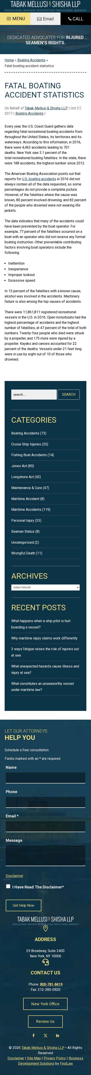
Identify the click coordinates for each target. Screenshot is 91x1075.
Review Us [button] (45, 1021)
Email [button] (48, 18)
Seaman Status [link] (22, 531)
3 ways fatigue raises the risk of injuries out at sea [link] (45, 652)
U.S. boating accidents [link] (39, 179)
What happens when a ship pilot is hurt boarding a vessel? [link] (40, 624)
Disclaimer (14, 876)
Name (11, 767)
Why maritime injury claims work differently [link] (44, 638)
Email (12, 816)
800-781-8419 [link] (51, 984)
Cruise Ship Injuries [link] (26, 444)
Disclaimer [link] (16, 1058)
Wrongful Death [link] (23, 553)
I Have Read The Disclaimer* (38, 887)
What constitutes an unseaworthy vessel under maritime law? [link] (42, 687)
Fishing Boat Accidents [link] (29, 455)
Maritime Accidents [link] (26, 509)
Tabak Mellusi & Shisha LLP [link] (46, 108)
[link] (46, 6)
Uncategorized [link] (22, 542)
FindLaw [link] (66, 1063)
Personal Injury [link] (22, 520)
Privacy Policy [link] (55, 1058)
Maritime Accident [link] (25, 499)
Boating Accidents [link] (29, 113)
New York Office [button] (45, 1004)
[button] (15, 17)
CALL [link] (78, 18)
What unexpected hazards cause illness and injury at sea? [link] (45, 669)
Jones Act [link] (19, 466)
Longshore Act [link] (22, 477)
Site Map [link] (34, 1058)
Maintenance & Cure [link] (26, 488)
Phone (11, 791)
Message (14, 840)
